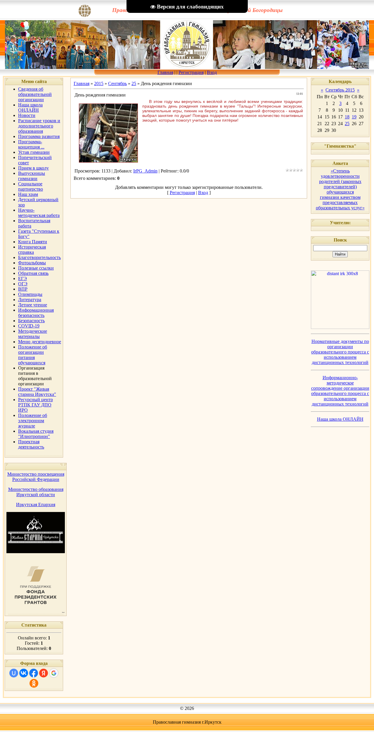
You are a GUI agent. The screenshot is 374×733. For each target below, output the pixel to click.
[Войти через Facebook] (33, 673)
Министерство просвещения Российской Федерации (35, 477)
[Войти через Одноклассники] (34, 683)
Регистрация (191, 72)
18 (347, 116)
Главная (165, 72)
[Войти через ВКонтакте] (23, 673)
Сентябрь (117, 83)
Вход (212, 72)
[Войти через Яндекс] (43, 673)
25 (133, 83)
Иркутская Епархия (35, 504)
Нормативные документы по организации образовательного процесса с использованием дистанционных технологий (340, 352)
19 (354, 116)
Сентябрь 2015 (340, 89)
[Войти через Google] (53, 673)
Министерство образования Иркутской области (35, 492)
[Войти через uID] (13, 673)
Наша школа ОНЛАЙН (340, 419)
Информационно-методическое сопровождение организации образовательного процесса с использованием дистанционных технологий (340, 390)
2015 (98, 83)
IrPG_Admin (145, 170)
